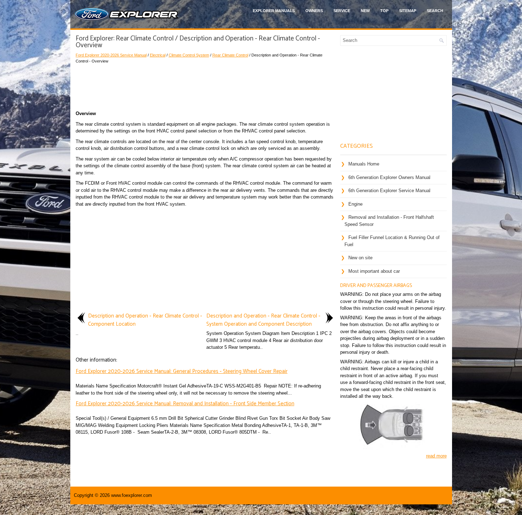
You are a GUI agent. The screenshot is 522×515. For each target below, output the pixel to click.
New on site (360, 257)
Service (341, 11)
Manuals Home (363, 164)
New (365, 11)
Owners (314, 11)
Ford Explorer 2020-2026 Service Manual (111, 55)
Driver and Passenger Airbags (376, 286)
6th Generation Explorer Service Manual (389, 190)
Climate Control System (189, 55)
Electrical (157, 55)
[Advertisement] (205, 85)
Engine (355, 204)
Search (435, 11)
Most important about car (374, 271)
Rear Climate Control (230, 55)
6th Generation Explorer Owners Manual (389, 177)
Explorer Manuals (274, 11)
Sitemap (407, 11)
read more (436, 456)
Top (384, 11)
